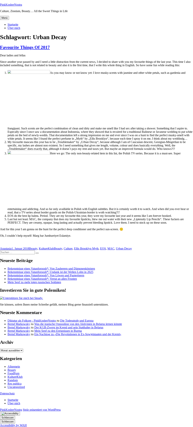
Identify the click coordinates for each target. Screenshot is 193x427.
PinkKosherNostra (11, 4)
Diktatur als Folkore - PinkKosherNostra (32, 320)
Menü (5, 17)
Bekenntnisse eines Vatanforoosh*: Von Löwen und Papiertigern (46, 275)
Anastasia (5, 248)
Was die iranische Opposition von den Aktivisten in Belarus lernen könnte (78, 324)
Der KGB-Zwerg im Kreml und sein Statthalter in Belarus (68, 327)
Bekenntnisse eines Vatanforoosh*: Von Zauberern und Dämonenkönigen (51, 268)
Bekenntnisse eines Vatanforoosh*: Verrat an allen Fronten (42, 278)
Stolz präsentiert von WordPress (42, 409)
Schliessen (8, 417)
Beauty (33, 248)
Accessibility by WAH (13, 425)
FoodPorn (13, 373)
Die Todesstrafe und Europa (76, 320)
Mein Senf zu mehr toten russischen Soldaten (34, 282)
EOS (103, 248)
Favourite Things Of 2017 (25, 47)
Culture (68, 248)
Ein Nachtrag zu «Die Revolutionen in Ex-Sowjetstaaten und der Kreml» (77, 334)
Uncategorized (16, 387)
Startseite (13, 24)
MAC (110, 248)
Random (13, 380)
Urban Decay (124, 248)
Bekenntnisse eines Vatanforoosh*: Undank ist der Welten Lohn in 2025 (50, 272)
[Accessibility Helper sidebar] (10, 413)
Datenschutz (7, 393)
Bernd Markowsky (19, 324)
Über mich (14, 28)
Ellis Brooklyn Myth (86, 248)
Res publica (14, 383)
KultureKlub (46, 248)
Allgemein (14, 366)
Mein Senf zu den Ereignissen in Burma (58, 330)
